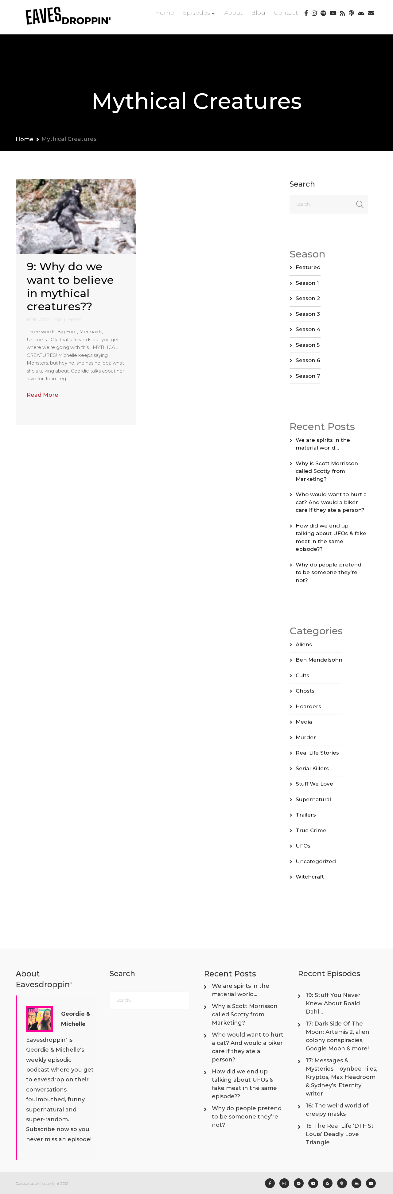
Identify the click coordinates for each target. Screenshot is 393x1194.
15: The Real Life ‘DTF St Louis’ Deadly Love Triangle (340, 1134)
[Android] (361, 13)
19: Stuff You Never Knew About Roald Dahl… (333, 1003)
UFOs (303, 846)
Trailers (306, 815)
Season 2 (308, 298)
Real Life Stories (317, 753)
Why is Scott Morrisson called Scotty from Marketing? (327, 471)
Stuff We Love (314, 784)
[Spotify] (323, 13)
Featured (308, 267)
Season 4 (308, 329)
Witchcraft (310, 877)
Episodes (196, 12)
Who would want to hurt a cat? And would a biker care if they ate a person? (331, 502)
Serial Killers (312, 768)
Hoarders (308, 706)
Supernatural (313, 799)
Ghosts (305, 691)
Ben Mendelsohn (319, 660)
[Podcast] (351, 13)
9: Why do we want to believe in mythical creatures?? (70, 286)
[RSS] (342, 13)
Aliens (304, 644)
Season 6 (308, 360)
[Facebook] (306, 13)
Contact (286, 12)
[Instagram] (314, 13)
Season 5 (308, 345)
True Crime (311, 830)
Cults (302, 675)
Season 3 (308, 314)
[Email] (370, 13)
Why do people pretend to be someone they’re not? (328, 572)
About (233, 12)
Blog (258, 12)
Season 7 (308, 376)
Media (304, 722)
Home (164, 12)
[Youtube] (333, 13)
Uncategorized (316, 861)
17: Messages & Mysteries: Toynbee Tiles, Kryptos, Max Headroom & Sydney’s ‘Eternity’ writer (341, 1077)
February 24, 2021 (44, 319)
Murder (306, 737)
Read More (42, 395)
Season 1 (307, 283)
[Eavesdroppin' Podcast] (71, 17)
